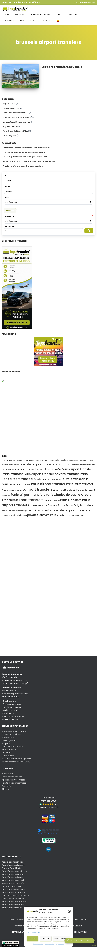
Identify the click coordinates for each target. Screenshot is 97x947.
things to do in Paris (65, 465)
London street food (11, 469)
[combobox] (48, 180)
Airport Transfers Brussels (62, 67)
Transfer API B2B (17, 919)
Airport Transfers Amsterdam (15, 871)
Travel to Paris (63, 515)
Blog (32, 20)
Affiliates (9, 20)
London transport (43, 479)
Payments (6, 786)
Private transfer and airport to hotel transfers (23, 166)
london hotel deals (10, 464)
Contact (44, 20)
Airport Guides (9, 103)
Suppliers (6, 743)
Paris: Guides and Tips (40, 15)
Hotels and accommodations (16, 113)
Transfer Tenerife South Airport (16, 895)
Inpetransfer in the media (13, 780)
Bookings (19, 15)
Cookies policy (38, 944)
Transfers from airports (12, 746)
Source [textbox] (8, 180)
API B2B (60, 15)
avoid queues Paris (31, 460)
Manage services (34, 932)
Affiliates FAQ (8, 737)
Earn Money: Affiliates (11, 734)
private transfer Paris (71, 474)
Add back (10, 211)
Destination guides (11, 108)
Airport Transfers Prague (13, 874)
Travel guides (8, 755)
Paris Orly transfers (79, 505)
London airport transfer (20, 484)
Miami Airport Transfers (12, 886)
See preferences (61, 938)
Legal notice (60, 944)
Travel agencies (9, 740)
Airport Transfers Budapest (14, 862)
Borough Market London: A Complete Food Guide (24, 152)
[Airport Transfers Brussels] (20, 76)
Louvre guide (42, 460)
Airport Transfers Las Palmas (14, 901)
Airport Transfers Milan (12, 907)
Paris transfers (71, 500)
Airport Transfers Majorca (13, 889)
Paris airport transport (18, 479)
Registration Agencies (85, 2)
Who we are (7, 773)
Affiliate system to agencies (14, 731)
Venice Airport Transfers (13, 898)
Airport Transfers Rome (12, 877)
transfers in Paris (52, 500)
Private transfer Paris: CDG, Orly (16, 761)
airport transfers (38, 489)
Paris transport (57, 479)
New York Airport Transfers (13, 883)
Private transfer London (13, 490)
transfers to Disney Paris (47, 505)
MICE (22, 20)
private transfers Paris (41, 515)
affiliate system (9, 135)
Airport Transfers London (13, 904)
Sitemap (5, 789)
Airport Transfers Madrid (13, 880)
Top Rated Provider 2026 (48, 799)
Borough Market (9, 460)
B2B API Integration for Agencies (16, 758)
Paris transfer (12, 474)
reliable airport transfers (83, 464)
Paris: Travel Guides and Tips (15, 131)
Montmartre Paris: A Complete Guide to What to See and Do (29, 161)
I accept (33, 938)
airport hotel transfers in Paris (67, 490)
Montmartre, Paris (87, 460)
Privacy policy (49, 944)
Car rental (6, 752)
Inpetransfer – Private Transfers (17, 117)
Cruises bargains (74, 926)
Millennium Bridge (75, 460)
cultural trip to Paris (77, 515)
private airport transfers (38, 464)
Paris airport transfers (28, 494)
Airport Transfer (9, 749)
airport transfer (27, 469)
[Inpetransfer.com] (15, 9)
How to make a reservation (14, 783)
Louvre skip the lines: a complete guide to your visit (25, 157)
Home (7, 15)
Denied (45, 938)
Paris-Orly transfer (79, 484)
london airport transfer (48, 469)
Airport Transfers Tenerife (13, 892)
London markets (60, 460)
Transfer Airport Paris (11, 868)
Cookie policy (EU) (78, 932)
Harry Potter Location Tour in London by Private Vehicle (26, 148)
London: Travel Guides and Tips (16, 122)
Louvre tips (21, 460)
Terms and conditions (12, 776)
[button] (69, 911)
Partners (73, 15)
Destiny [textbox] (9, 191)
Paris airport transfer (76, 469)
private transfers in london (14, 515)
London (50, 460)
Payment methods (11, 126)
